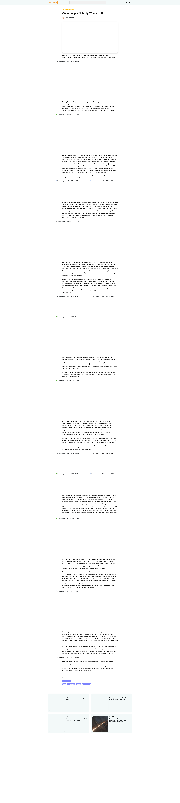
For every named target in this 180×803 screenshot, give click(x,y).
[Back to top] (178, 800)
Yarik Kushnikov (70, 17)
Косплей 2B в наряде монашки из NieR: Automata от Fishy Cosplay (76, 719)
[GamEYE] (53, 2)
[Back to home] (175, 800)
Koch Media (78, 684)
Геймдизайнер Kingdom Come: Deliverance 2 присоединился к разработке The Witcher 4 (117, 720)
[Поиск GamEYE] (105, 2)
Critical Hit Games (71, 684)
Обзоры (64, 684)
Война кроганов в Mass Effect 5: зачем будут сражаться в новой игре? (119, 698)
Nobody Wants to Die (67, 680)
